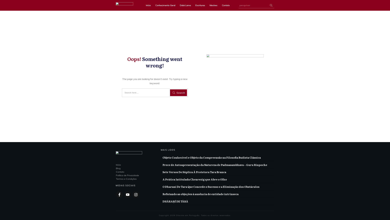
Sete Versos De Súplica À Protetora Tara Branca (194, 172)
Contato (120, 171)
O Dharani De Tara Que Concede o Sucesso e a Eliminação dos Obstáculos (211, 187)
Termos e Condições (126, 179)
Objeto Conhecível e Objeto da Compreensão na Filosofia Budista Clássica (212, 157)
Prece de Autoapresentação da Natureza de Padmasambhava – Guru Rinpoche (215, 165)
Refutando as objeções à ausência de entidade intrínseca (201, 194)
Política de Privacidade (127, 175)
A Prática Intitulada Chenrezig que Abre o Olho (195, 179)
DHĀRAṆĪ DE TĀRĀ (175, 201)
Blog (118, 168)
